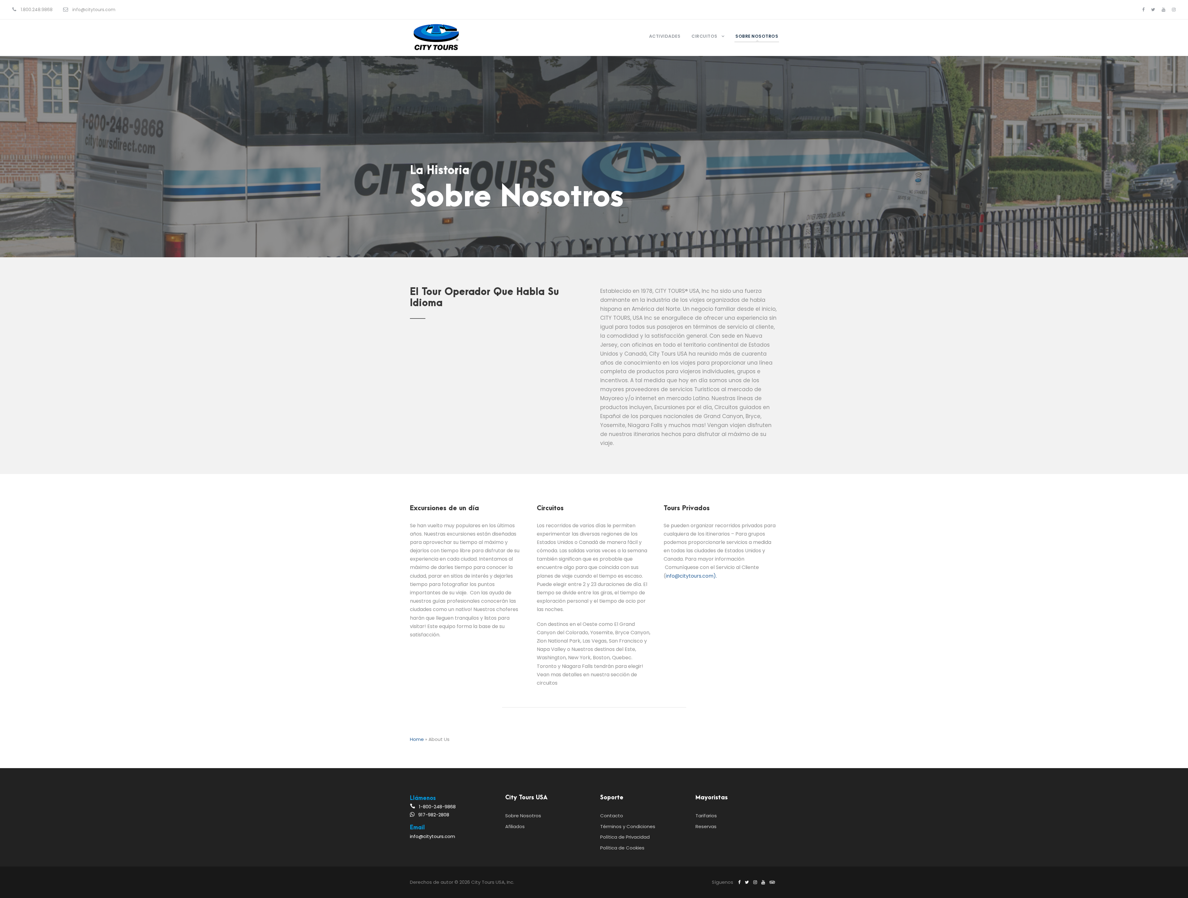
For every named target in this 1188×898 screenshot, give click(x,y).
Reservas (706, 826)
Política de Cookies (622, 848)
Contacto (611, 815)
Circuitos (704, 36)
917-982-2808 (433, 814)
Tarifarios (706, 815)
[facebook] (1143, 9)
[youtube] (1163, 9)
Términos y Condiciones (627, 826)
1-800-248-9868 (437, 806)
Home (417, 739)
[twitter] (1153, 9)
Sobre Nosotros (756, 36)
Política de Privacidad (625, 837)
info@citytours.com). (691, 575)
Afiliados (515, 826)
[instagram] (1174, 9)
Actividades (665, 36)
